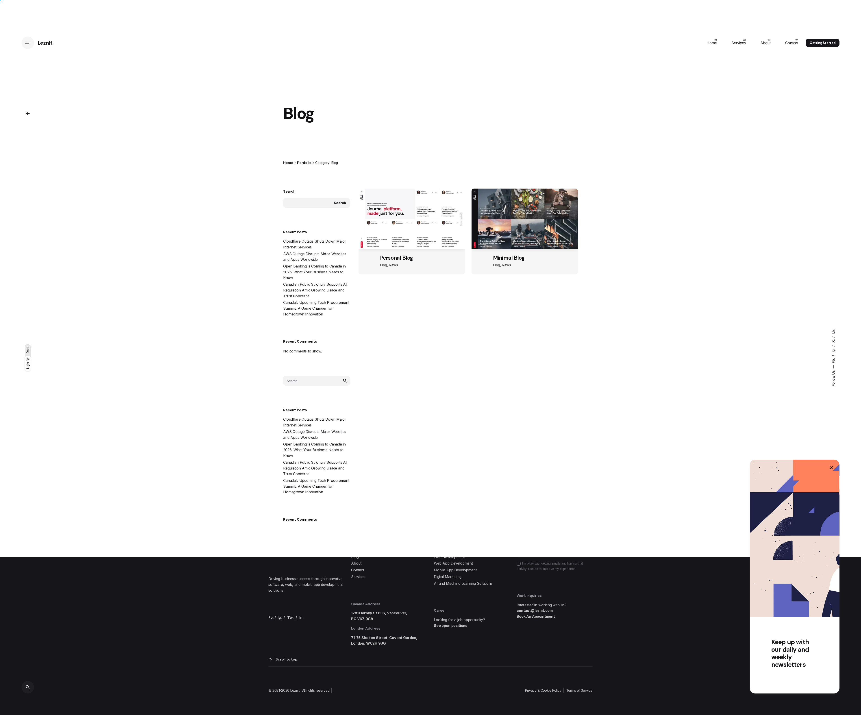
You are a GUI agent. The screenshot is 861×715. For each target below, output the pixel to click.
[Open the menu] (28, 43)
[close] (831, 467)
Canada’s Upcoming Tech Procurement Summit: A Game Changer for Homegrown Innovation (316, 308)
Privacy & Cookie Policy (543, 690)
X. (833, 341)
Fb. (833, 360)
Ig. (833, 350)
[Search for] (316, 381)
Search (289, 191)
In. (301, 617)
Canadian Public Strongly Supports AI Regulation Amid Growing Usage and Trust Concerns (315, 290)
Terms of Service (579, 690)
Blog (383, 265)
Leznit (295, 690)
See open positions (450, 625)
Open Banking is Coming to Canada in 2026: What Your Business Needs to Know (314, 272)
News (393, 265)
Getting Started (823, 43)
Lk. (833, 331)
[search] (345, 381)
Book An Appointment (536, 616)
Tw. (290, 617)
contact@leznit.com (535, 610)
